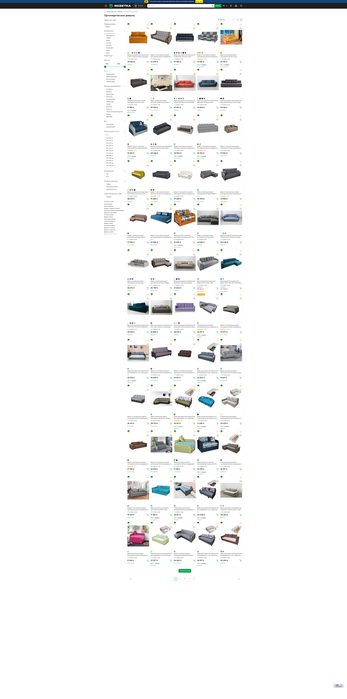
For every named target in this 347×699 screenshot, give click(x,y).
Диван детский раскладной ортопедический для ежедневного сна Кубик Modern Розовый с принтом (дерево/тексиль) (137, 554)
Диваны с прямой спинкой (112, 208)
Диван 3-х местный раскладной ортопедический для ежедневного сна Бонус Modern (161, 56)
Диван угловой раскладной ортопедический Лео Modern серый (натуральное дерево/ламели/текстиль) (231, 372)
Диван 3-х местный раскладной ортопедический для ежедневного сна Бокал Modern (184, 372)
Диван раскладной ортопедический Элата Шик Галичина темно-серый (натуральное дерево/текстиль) (230, 101)
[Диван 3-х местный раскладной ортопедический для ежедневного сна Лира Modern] (231, 307)
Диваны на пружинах (110, 212)
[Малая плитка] (241, 20)
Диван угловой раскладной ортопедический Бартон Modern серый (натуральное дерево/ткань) (184, 554)
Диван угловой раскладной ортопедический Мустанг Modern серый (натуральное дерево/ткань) (161, 417)
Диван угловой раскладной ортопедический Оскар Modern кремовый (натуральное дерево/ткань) (160, 101)
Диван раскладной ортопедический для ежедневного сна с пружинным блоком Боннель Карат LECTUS (207, 372)
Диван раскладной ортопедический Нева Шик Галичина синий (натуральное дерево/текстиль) (207, 101)
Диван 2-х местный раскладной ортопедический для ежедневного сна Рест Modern (230, 147)
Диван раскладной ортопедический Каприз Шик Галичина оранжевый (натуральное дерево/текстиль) (184, 101)
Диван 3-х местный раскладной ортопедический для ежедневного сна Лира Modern (230, 326)
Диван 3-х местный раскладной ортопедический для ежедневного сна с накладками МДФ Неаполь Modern (161, 463)
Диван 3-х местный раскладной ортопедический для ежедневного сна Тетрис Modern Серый (207, 56)
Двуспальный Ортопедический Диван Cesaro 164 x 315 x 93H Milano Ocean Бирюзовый (231, 282)
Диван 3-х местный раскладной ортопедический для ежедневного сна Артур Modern (184, 147)
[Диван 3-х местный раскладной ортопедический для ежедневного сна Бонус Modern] (161, 37)
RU (224, 5)
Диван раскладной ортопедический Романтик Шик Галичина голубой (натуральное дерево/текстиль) (230, 236)
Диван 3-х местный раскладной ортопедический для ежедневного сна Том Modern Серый (207, 147)
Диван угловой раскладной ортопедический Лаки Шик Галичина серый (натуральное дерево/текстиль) (136, 282)
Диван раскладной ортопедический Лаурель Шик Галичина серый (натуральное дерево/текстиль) (161, 147)
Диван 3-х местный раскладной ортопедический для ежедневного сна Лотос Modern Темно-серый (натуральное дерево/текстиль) (161, 193)
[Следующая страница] (239, 579)
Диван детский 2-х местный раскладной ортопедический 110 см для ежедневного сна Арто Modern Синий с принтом (207, 463)
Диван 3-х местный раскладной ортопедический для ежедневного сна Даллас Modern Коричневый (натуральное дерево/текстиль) (137, 463)
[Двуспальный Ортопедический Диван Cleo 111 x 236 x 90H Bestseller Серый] (208, 263)
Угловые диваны (109, 214)
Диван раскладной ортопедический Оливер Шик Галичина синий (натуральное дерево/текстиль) (184, 56)
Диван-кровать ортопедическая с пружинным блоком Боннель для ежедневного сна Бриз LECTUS (207, 417)
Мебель (120, 11)
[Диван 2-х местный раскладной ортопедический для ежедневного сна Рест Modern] (231, 129)
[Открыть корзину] (241, 6)
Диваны (108, 26)
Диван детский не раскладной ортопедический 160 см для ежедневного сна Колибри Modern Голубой (161, 509)
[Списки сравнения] (236, 6)
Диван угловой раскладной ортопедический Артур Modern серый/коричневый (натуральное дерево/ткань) (160, 282)
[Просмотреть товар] (128, 53)
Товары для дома (111, 11)
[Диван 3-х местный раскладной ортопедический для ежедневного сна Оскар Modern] (185, 174)
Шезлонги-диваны (109, 225)
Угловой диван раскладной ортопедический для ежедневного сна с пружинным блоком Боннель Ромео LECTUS (207, 326)
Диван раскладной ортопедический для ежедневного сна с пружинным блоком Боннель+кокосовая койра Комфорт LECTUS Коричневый (230, 554)
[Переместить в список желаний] (147, 24)
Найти (218, 6)
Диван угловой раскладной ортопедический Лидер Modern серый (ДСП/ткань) (206, 193)
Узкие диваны (108, 204)
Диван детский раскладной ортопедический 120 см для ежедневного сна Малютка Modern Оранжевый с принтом (230, 56)
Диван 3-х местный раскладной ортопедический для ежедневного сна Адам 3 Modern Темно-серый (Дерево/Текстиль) (161, 372)
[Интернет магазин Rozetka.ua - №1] (120, 6)
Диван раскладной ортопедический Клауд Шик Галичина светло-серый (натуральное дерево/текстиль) (230, 509)
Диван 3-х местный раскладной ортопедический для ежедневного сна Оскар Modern (184, 193)
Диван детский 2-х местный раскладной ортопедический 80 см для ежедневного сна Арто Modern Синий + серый (137, 147)
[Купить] (147, 61)
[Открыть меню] (106, 6)
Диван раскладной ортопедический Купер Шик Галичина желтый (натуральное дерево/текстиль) (137, 193)
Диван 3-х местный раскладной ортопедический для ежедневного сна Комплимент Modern (161, 236)
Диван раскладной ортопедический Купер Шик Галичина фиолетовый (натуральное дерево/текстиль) (184, 326)
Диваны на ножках (109, 227)
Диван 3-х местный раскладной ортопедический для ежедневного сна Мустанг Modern (137, 417)
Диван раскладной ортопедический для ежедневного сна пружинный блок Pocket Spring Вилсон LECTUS (161, 554)
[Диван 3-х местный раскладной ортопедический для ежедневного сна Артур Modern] (185, 129)
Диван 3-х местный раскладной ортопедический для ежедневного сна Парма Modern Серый (230, 193)
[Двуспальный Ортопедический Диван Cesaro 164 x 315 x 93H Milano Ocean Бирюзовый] (231, 263)
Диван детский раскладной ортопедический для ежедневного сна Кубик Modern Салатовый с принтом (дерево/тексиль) (184, 463)
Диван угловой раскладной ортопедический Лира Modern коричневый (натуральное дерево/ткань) (137, 236)
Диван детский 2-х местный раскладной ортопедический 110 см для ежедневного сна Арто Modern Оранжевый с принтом (184, 236)
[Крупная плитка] (237, 20)
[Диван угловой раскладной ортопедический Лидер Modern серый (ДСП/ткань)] (208, 174)
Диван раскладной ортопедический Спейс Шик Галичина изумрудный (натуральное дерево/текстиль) (137, 326)
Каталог (140, 6)
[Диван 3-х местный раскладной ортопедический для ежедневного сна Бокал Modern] (185, 353)
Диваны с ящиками (109, 229)
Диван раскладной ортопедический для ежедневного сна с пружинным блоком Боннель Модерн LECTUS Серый (137, 372)
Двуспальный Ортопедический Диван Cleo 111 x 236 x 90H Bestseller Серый (206, 282)
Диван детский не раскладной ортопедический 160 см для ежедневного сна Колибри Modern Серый (137, 101)
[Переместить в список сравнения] (147, 28)
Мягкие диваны (108, 206)
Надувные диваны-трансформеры (114, 210)
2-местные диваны (109, 221)
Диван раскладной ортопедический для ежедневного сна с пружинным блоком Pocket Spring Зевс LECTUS (207, 509)
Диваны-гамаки (108, 223)
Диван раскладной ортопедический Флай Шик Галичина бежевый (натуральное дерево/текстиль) (184, 282)
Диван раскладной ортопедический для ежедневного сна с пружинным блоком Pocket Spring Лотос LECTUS (207, 554)
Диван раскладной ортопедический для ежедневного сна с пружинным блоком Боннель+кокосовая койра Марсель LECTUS (184, 417)
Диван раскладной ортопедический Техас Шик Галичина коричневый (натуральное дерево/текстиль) (161, 326)
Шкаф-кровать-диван (110, 234)
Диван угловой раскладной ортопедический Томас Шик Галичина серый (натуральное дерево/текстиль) (206, 236)
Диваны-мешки (108, 217)
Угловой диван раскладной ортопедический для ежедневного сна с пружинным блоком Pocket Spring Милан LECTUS (230, 417)
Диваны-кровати (109, 232)
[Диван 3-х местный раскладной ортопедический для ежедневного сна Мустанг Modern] (138, 399)
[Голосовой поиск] (212, 6)
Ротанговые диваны (109, 219)
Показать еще (108, 55)
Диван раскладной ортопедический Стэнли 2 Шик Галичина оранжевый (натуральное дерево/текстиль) (138, 56)
